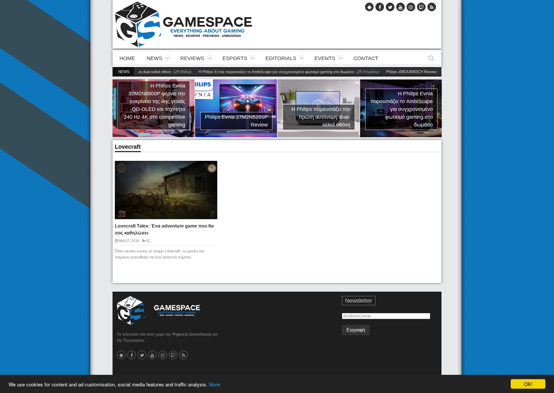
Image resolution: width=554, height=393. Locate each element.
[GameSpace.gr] (158, 310)
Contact (365, 58)
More (214, 384)
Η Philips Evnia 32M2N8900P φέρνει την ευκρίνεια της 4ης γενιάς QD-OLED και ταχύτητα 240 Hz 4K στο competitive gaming (154, 105)
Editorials (280, 58)
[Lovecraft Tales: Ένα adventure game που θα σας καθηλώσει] (207, 169)
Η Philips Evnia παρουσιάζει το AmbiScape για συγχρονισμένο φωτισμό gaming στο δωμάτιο (260, 72)
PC (148, 241)
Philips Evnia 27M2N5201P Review (236, 121)
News (154, 58)
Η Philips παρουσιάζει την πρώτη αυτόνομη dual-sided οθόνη (320, 117)
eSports (234, 58)
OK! (528, 384)
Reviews (192, 58)
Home (127, 58)
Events (325, 58)
